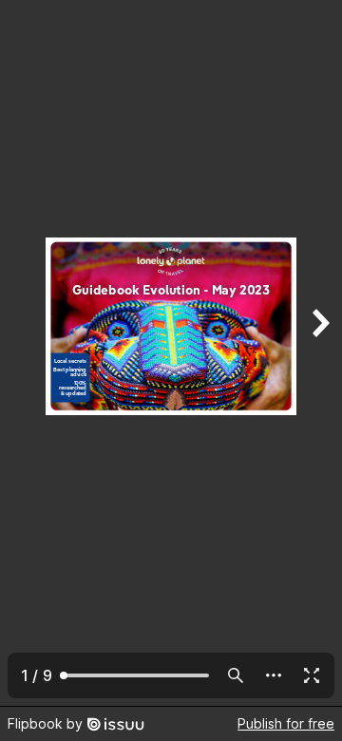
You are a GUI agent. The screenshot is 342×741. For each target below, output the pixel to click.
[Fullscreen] (312, 675)
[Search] (236, 675)
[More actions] (274, 675)
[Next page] (319, 353)
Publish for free (286, 723)
